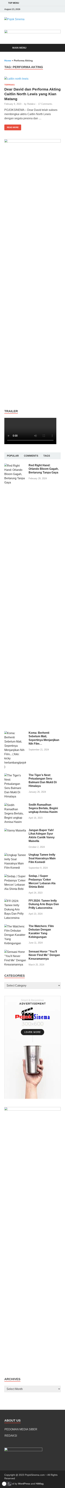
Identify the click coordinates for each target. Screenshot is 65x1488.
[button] (7, 1484)
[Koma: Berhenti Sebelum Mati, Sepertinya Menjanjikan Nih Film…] (15, 733)
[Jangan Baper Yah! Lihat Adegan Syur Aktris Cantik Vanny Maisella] (15, 830)
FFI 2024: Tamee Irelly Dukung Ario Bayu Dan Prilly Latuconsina (44, 904)
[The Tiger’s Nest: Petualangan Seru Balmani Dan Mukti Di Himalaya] (15, 775)
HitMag (40, 1483)
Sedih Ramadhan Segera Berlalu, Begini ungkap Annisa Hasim (43, 808)
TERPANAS (9, 85)
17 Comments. (45, 104)
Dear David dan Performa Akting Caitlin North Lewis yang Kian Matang (32, 94)
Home (7, 60)
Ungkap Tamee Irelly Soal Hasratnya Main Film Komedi (42, 858)
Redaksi (31, 104)
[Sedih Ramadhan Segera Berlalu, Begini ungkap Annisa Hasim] (15, 805)
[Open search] (56, 48)
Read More (11, 126)
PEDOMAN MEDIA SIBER (21, 1429)
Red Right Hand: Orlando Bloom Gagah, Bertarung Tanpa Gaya (44, 469)
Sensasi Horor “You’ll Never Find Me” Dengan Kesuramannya (44, 955)
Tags (46, 455)
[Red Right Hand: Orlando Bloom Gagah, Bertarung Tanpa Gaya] (15, 465)
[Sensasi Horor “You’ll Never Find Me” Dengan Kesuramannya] (15, 951)
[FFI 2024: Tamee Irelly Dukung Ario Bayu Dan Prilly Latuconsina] (15, 901)
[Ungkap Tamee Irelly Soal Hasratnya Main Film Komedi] (15, 855)
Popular (13, 455)
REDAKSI (11, 1435)
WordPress (24, 1483)
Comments (31, 455)
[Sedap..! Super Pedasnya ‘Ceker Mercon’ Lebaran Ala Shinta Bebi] (15, 876)
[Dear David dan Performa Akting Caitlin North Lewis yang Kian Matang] (32, 78)
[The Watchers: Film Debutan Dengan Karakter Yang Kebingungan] (15, 926)
